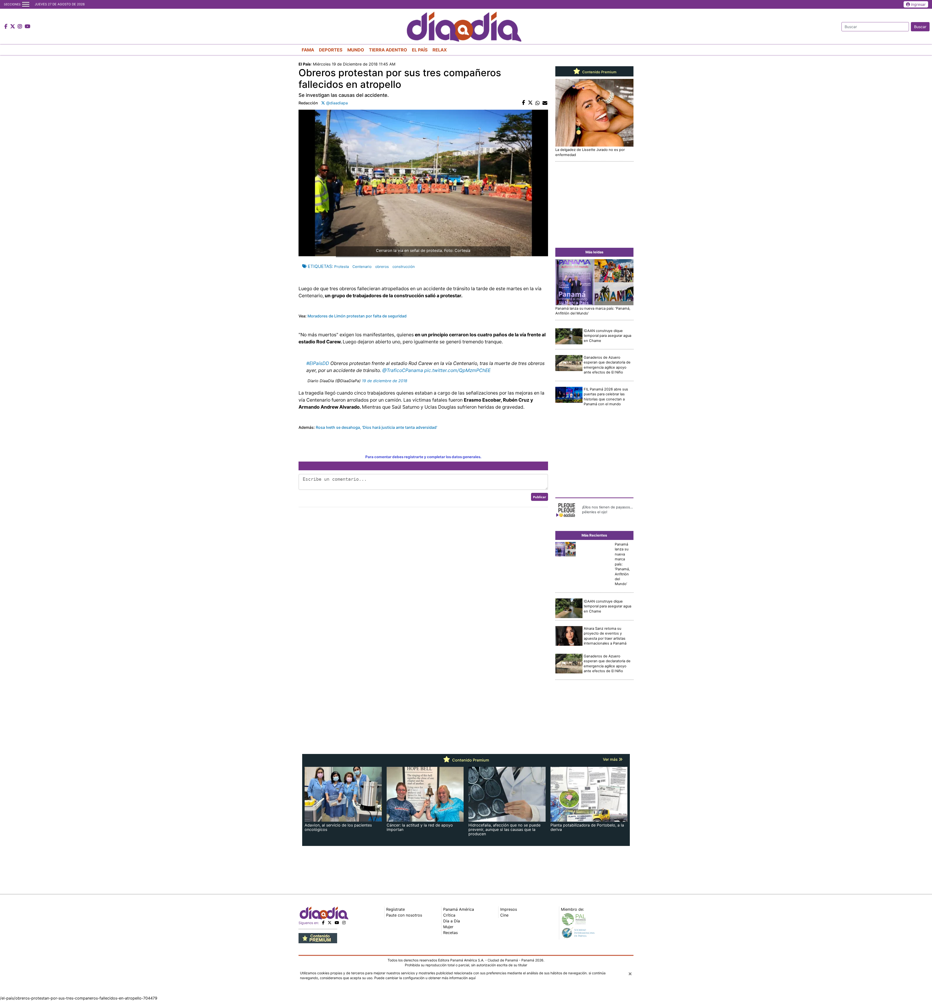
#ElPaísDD (317, 363)
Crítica (449, 915)
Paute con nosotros (404, 915)
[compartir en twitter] (530, 102)
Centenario (362, 266)
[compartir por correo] (545, 102)
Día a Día (451, 920)
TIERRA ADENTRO (388, 49)
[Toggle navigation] (26, 4)
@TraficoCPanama (402, 370)
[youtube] (337, 922)
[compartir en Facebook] (523, 102)
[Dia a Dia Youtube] (27, 26)
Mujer (448, 926)
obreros (382, 266)
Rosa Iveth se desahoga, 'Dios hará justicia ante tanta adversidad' (376, 427)
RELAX (440, 49)
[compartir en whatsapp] (537, 102)
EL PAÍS (420, 49)
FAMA (308, 49)
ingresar (918, 4)
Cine (504, 915)
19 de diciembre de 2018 (384, 380)
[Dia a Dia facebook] (6, 26)
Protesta (341, 266)
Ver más (611, 759)
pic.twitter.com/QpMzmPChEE (457, 370)
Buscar (920, 26)
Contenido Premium (598, 72)
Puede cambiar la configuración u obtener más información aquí (424, 978)
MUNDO (355, 49)
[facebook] (323, 922)
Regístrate (395, 909)
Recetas (450, 932)
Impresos (508, 909)
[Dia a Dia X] (13, 26)
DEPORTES (330, 49)
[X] (330, 922)
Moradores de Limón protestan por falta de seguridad (357, 316)
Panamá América (458, 909)
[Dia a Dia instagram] (20, 26)
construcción (403, 266)
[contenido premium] (318, 937)
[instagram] (344, 922)
